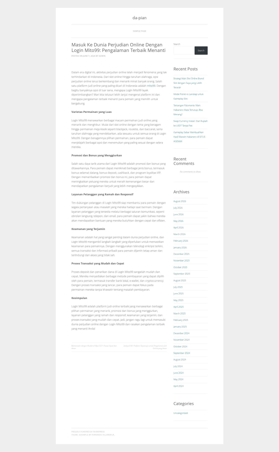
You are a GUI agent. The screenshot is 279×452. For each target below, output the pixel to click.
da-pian (140, 17)
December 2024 (181, 333)
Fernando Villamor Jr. (103, 435)
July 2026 (178, 207)
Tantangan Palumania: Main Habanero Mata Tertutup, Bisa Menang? (188, 110)
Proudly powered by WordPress (88, 431)
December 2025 (181, 253)
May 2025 (178, 300)
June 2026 (179, 214)
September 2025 (182, 273)
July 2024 (178, 366)
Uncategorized (181, 413)
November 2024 (182, 339)
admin (102, 56)
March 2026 (180, 234)
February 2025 (181, 319)
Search (177, 44)
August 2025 (180, 280)
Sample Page (139, 31)
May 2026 (178, 220)
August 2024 (180, 359)
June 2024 (179, 372)
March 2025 (180, 313)
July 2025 (178, 286)
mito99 (151, 85)
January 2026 (180, 247)
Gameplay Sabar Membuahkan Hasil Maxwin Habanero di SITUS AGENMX (189, 137)
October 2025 (180, 267)
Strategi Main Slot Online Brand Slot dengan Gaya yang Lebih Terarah (189, 83)
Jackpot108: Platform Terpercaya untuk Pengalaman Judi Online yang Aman (145, 347)
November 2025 (182, 260)
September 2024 (182, 353)
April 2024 (179, 386)
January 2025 (180, 326)
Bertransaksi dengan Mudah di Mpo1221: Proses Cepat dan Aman (94, 347)
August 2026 (180, 201)
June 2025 (179, 293)
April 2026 (179, 227)
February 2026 (181, 240)
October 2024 (180, 346)
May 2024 (178, 379)
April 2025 (179, 306)
